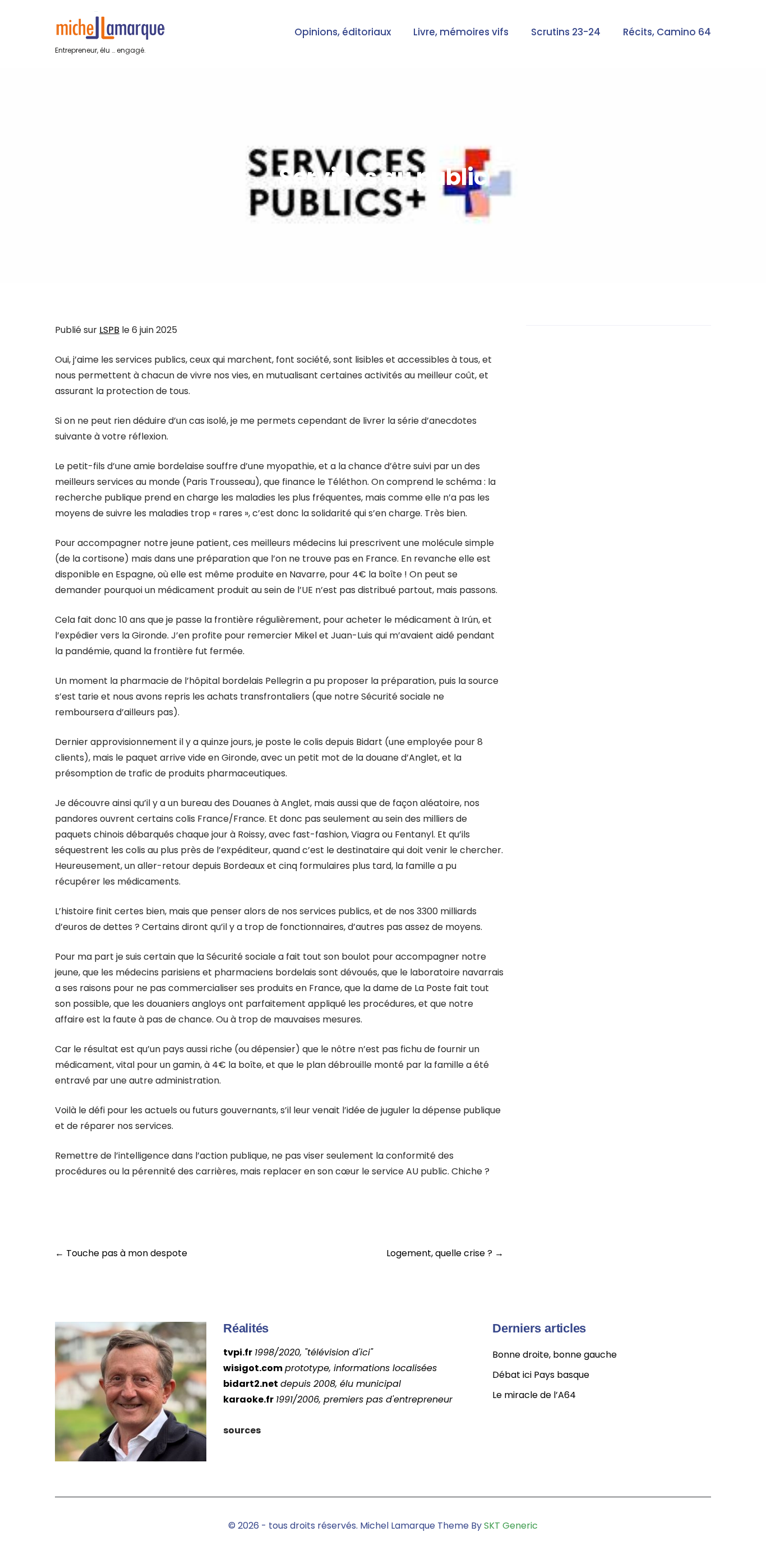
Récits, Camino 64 (667, 32)
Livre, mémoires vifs (461, 32)
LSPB (109, 329)
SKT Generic (511, 1525)
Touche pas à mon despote (121, 1253)
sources (242, 1430)
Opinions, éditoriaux (342, 32)
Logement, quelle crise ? (445, 1253)
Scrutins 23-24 (566, 32)
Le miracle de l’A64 (534, 1395)
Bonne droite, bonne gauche (554, 1354)
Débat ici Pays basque (540, 1374)
